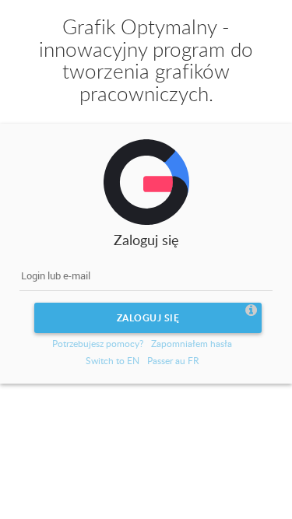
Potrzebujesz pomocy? (97, 343)
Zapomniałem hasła (191, 343)
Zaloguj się (148, 317)
